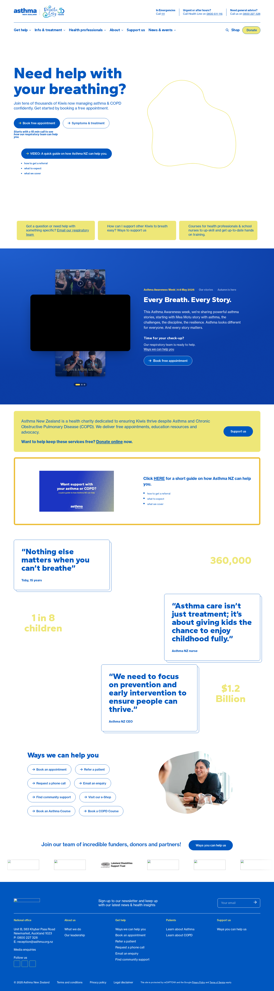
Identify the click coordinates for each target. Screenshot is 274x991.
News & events (161, 30)
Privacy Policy (198, 982)
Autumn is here (227, 289)
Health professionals (86, 30)
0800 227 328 (251, 14)
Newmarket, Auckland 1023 (33, 933)
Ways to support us (131, 230)
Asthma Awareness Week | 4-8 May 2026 (169, 289)
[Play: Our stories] (80, 362)
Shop (235, 30)
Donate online (109, 441)
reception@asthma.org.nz (35, 942)
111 (163, 14)
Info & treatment (48, 30)
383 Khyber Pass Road (39, 929)
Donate (252, 30)
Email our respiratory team (57, 232)
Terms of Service (217, 982)
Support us (136, 30)
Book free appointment (170, 361)
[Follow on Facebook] (17, 964)
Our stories (206, 289)
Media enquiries (25, 949)
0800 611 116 (215, 14)
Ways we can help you (159, 349)
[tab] (77, 384)
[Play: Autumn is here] (80, 283)
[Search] (225, 30)
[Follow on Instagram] (25, 964)
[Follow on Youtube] (32, 964)
